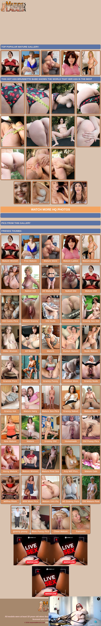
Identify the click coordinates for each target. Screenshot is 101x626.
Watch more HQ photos (50, 209)
